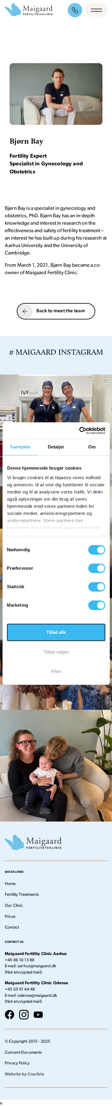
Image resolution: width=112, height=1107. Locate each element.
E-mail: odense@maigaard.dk (31, 995)
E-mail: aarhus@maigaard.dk (30, 966)
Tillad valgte (56, 651)
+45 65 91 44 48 (20, 989)
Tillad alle (56, 632)
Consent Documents (23, 1052)
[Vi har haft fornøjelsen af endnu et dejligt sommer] (56, 766)
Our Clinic (14, 905)
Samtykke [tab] (20, 446)
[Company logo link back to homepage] (29, 10)
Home (10, 884)
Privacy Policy (17, 1063)
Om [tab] (92, 446)
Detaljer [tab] (56, 446)
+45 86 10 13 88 (19, 960)
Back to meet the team (60, 311)
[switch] (96, 568)
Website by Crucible (24, 1074)
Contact (12, 927)
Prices (10, 917)
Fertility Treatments (22, 894)
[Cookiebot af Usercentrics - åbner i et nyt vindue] (79, 430)
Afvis (56, 671)
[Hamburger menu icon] (96, 10)
